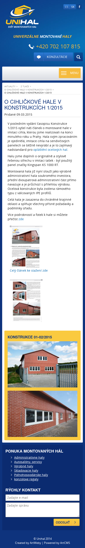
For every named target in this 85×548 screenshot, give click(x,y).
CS (66, 7)
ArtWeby (35, 543)
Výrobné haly (23, 466)
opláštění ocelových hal (50, 150)
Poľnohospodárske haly (31, 475)
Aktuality (9, 86)
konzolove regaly (26, 479)
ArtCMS (65, 543)
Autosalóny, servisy (28, 462)
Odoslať (63, 522)
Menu (74, 73)
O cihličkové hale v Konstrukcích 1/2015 (28, 89)
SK (72, 7)
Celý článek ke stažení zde (29, 270)
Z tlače (25, 86)
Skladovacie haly (26, 470)
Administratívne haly (29, 457)
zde (21, 219)
